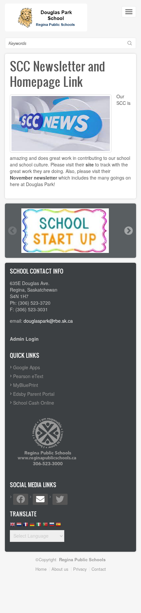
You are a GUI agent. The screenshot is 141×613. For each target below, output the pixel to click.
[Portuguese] (45, 526)
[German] (32, 526)
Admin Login (24, 338)
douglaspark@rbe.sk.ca (48, 320)
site (90, 164)
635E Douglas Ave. (30, 283)
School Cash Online (33, 402)
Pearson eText (28, 376)
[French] (25, 526)
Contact (98, 569)
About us (59, 569)
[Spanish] (58, 526)
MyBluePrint (25, 385)
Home (41, 569)
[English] (12, 526)
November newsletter (33, 177)
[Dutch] (19, 526)
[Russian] (51, 526)
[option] (70, 230)
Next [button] (128, 230)
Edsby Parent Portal (33, 394)
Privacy (80, 569)
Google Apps (26, 367)
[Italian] (38, 526)
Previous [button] (12, 230)
